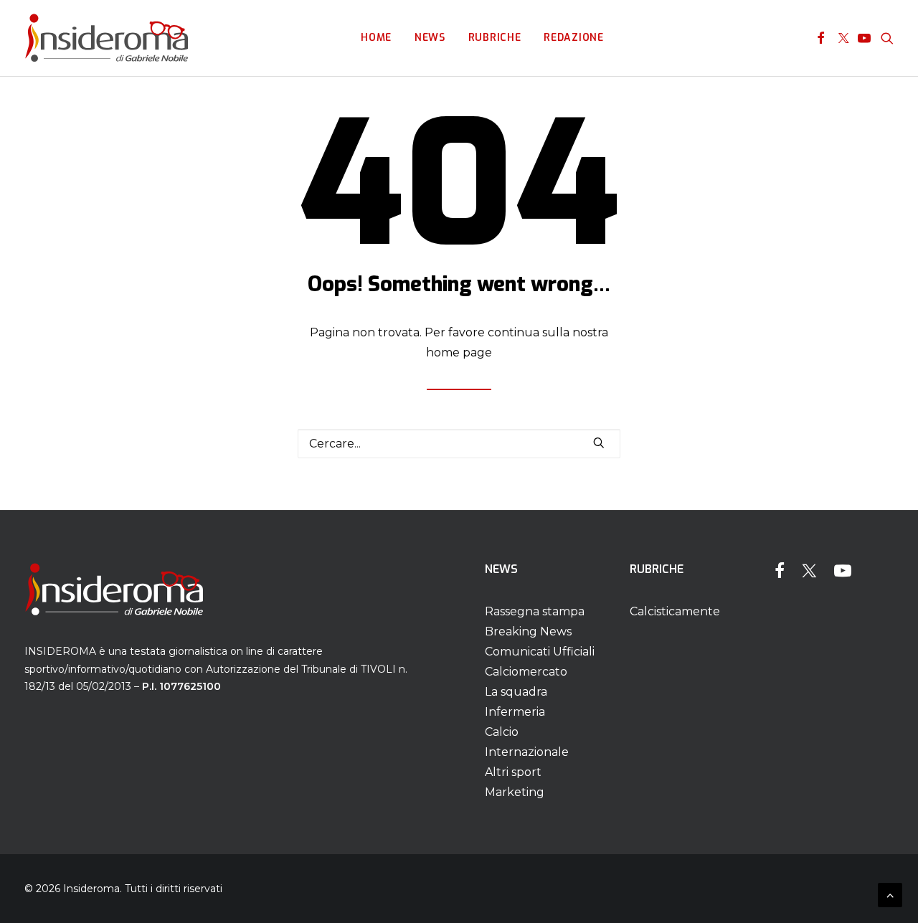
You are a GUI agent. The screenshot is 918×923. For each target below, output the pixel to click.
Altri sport (513, 772)
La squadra (516, 692)
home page (459, 352)
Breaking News (528, 631)
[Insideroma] (106, 38)
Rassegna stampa (535, 611)
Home (376, 37)
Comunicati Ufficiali (540, 651)
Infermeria (515, 712)
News (430, 37)
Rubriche (494, 37)
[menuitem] (376, 38)
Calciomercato (526, 671)
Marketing (514, 792)
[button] (821, 38)
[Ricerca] (459, 443)
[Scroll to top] (890, 894)
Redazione (573, 37)
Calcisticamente (675, 611)
